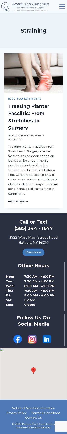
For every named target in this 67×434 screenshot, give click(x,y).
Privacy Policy (16, 413)
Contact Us (33, 417)
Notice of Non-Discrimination (33, 408)
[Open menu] (62, 6)
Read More (18, 201)
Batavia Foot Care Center (27, 135)
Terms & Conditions (45, 413)
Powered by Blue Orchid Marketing (33, 427)
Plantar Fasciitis (29, 98)
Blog (11, 98)
